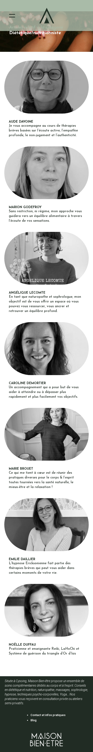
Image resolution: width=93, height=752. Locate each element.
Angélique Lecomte (27, 293)
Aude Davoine (21, 122)
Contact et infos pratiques (47, 715)
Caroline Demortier (27, 383)
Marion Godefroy (25, 207)
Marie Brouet (21, 469)
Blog (33, 720)
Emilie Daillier (22, 559)
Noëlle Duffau (22, 645)
